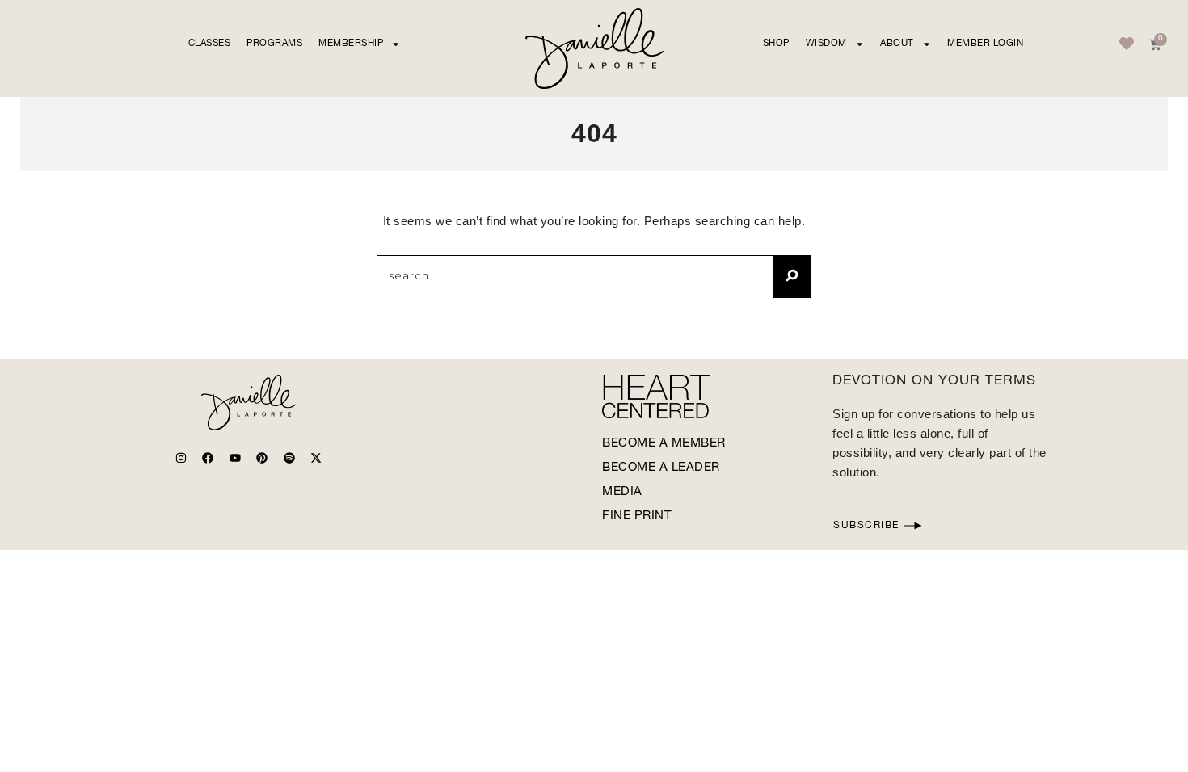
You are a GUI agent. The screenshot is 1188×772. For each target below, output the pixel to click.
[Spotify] (289, 458)
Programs (274, 44)
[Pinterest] (262, 458)
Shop (776, 44)
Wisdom (826, 44)
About (897, 44)
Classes (209, 44)
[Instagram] (181, 458)
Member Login (985, 44)
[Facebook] (207, 458)
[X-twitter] (316, 458)
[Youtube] (235, 458)
